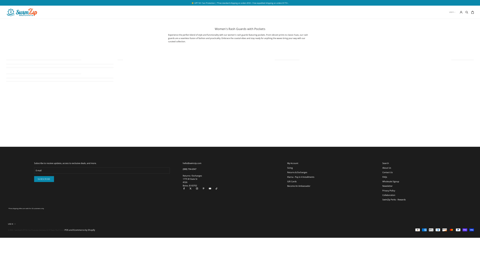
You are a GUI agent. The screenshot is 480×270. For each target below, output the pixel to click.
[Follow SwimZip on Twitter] (190, 188)
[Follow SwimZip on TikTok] (216, 188)
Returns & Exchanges (297, 172)
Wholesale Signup (390, 181)
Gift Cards (292, 181)
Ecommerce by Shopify (84, 230)
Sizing (290, 167)
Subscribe (44, 179)
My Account (292, 163)
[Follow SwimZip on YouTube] (210, 188)
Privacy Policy (388, 190)
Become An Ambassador (298, 186)
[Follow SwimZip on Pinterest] (203, 188)
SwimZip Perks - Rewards (394, 199)
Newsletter (387, 186)
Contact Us (387, 172)
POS (66, 230)
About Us (386, 167)
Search (385, 163)
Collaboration (388, 195)
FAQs (384, 177)
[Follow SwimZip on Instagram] (197, 188)
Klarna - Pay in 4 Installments (300, 177)
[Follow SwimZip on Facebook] (184, 188)
